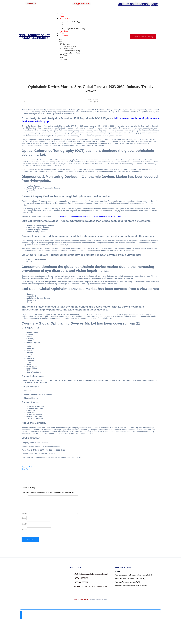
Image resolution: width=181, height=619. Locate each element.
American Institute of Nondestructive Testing (131, 586)
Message (25, 513)
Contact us (64, 35)
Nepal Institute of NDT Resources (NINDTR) (34, 36)
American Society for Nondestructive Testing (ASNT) (133, 575)
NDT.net (118, 571)
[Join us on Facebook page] (116, 3)
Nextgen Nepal (95, 599)
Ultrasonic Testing (70, 46)
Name (24, 518)
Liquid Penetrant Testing (72, 51)
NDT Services (65, 18)
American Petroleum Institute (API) (127, 582)
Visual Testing (68, 48)
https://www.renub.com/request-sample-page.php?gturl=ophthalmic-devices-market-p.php (90, 216)
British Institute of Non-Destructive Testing (130, 578)
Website (24, 530)
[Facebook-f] (26, 574)
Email (24, 524)
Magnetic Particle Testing (75, 29)
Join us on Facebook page (138, 4)
